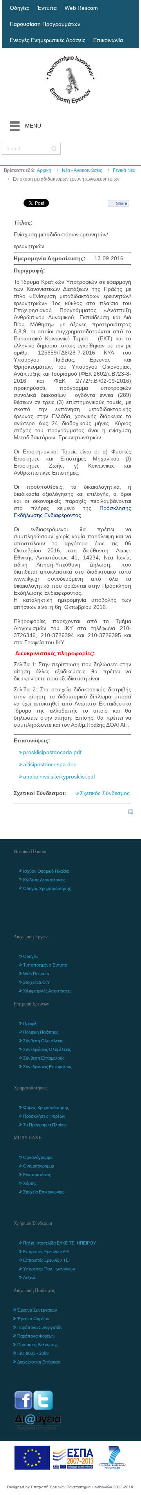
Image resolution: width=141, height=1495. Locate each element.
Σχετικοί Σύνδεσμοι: (40, 793)
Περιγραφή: (29, 270)
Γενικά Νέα (124, 170)
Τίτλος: (23, 222)
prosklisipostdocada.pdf (52, 752)
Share (121, 203)
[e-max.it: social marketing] (130, 811)
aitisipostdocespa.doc (49, 764)
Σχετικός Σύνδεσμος (105, 793)
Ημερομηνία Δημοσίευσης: (49, 258)
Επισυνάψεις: (32, 740)
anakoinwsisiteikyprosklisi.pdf (59, 776)
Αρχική (44, 170)
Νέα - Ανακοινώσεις (82, 170)
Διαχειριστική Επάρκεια (38, 1362)
